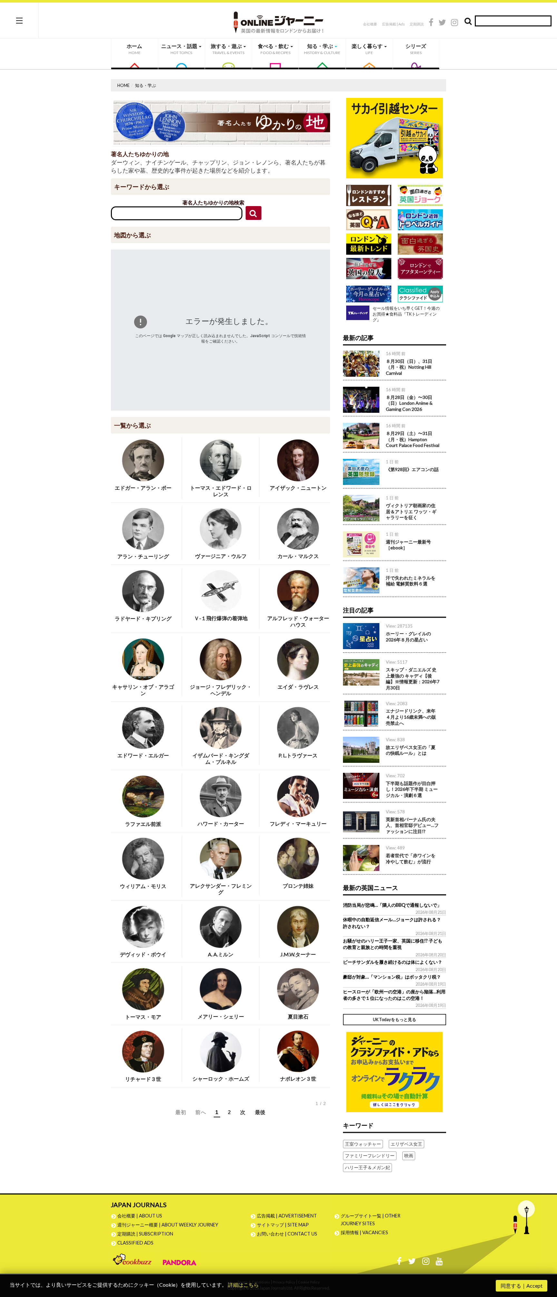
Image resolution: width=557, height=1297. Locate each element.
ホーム (134, 49)
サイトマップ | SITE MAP (283, 1224)
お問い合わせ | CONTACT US (287, 1233)
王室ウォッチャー (363, 1144)
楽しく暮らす (368, 49)
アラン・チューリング (143, 556)
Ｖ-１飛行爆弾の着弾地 (221, 618)
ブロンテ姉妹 (298, 886)
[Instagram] (454, 23)
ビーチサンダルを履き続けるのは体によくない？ (392, 962)
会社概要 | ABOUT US (139, 1215)
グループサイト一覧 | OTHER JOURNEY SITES (370, 1219)
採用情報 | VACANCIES (364, 1232)
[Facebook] (431, 23)
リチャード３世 (143, 1079)
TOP (546, 1261)
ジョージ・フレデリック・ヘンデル (221, 690)
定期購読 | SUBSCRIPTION (147, 1233)
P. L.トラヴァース (298, 755)
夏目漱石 (298, 1016)
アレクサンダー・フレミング (221, 889)
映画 (408, 1155)
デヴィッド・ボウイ (143, 954)
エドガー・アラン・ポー (143, 488)
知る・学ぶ (322, 49)
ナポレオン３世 (298, 1078)
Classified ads (135, 1242)
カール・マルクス (298, 556)
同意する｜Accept (521, 1286)
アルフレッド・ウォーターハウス (298, 621)
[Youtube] (439, 1262)
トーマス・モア (143, 1017)
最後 (260, 1112)
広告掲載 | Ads (393, 24)
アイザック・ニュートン (298, 488)
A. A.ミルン (220, 954)
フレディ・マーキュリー (298, 823)
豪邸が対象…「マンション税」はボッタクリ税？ (392, 977)
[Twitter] (442, 23)
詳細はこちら (243, 1285)
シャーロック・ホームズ (220, 1078)
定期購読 (417, 24)
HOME (123, 85)
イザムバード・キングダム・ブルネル (220, 758)
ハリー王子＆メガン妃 (367, 1167)
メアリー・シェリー (221, 1016)
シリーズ (416, 49)
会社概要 (370, 24)
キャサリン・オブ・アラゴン (143, 690)
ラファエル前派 (143, 824)
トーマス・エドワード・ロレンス (221, 491)
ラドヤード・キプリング (143, 618)
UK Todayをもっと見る (394, 1019)
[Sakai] (394, 137)
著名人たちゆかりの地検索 (213, 202)
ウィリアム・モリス (143, 886)
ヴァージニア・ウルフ (221, 556)
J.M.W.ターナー (298, 954)
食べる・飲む (274, 49)
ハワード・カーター (221, 823)
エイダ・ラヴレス (298, 687)
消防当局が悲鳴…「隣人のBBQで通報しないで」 (392, 905)
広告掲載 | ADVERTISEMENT (287, 1215)
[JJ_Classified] (394, 1071)
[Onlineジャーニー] (278, 20)
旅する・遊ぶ (227, 49)
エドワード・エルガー (143, 755)
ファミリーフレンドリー (370, 1155)
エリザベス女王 (406, 1144)
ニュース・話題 (179, 49)
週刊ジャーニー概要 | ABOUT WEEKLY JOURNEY (167, 1224)
